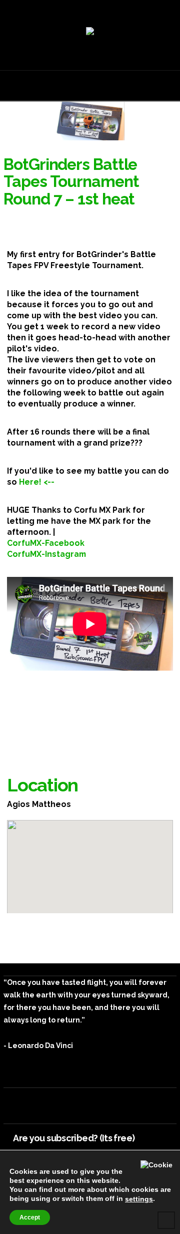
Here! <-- (36, 482)
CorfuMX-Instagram (46, 554)
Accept (30, 1217)
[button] (90, 84)
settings (139, 1199)
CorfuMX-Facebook (45, 543)
